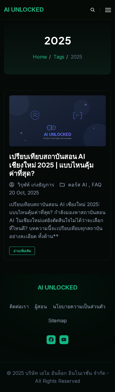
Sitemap (57, 320)
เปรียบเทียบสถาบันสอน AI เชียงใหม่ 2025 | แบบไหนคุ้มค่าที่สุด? (51, 164)
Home (40, 57)
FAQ (97, 185)
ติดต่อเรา (19, 306)
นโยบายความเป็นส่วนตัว (79, 306)
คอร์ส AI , (80, 185)
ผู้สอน (41, 306)
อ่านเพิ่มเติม (22, 251)
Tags (58, 57)
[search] (95, 9)
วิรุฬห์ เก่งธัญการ (35, 185)
